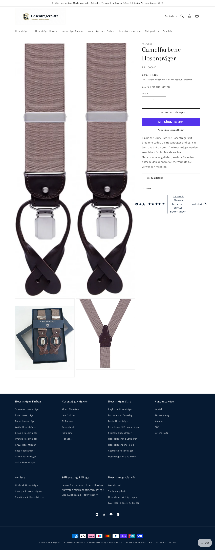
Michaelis (67, 438)
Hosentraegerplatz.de (55, 542)
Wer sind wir (114, 485)
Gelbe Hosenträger (25, 462)
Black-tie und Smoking (120, 415)
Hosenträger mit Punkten (122, 456)
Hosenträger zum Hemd (121, 444)
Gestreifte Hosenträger (120, 450)
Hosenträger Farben (28, 401)
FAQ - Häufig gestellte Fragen (124, 502)
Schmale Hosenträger (120, 432)
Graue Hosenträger (25, 444)
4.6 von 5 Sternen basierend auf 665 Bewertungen (178, 204)
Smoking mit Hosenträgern (29, 496)
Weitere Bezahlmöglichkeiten (171, 129)
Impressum (160, 542)
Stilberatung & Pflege (75, 477)
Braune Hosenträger (26, 432)
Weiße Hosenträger (25, 426)
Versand (159, 79)
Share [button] (148, 188)
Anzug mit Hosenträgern (28, 491)
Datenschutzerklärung (96, 542)
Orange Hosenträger (26, 438)
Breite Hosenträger (118, 420)
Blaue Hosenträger (25, 420)
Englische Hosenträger (120, 409)
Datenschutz (161, 432)
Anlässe (20, 477)
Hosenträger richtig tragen (122, 496)
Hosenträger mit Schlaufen (122, 438)
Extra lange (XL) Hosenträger (123, 426)
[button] (23, 31)
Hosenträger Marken (75, 401)
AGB (157, 426)
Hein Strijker (68, 415)
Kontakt (159, 409)
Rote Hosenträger (24, 415)
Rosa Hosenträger (25, 450)
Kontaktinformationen (136, 542)
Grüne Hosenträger (25, 456)
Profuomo (67, 432)
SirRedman (67, 420)
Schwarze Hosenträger (27, 409)
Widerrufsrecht (115, 542)
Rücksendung (162, 415)
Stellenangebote (117, 491)
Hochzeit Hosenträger (27, 485)
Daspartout (68, 426)
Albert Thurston (70, 409)
